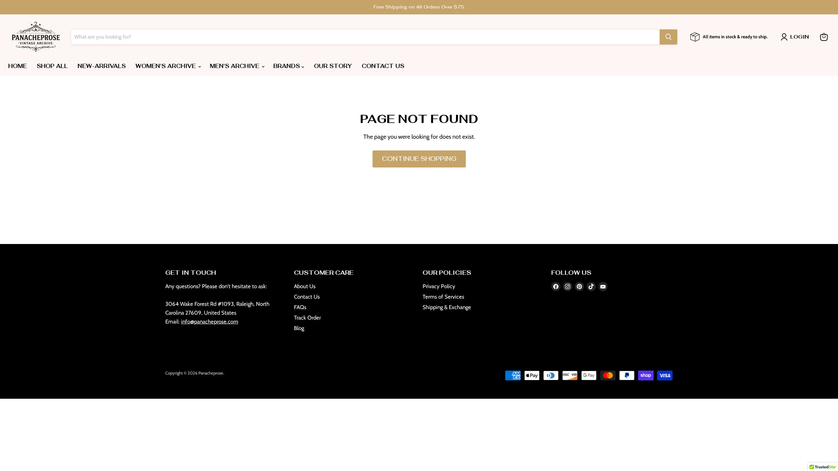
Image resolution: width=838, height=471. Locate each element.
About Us (305, 286)
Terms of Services (443, 296)
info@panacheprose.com (209, 321)
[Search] (668, 36)
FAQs (300, 307)
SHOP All (52, 66)
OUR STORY (333, 66)
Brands (287, 66)
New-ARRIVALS (102, 66)
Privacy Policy (439, 286)
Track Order (307, 317)
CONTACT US (383, 66)
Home (17, 66)
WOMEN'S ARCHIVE (166, 66)
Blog (299, 328)
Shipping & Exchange (447, 307)
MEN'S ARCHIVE (235, 66)
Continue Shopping (419, 159)
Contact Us (307, 296)
